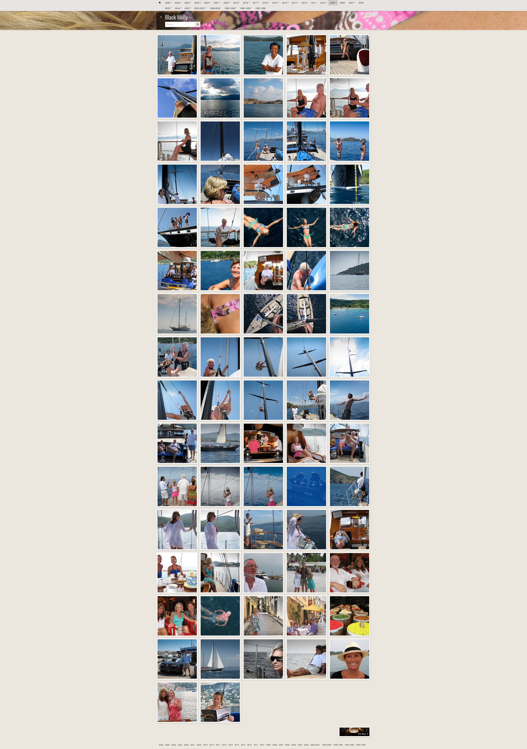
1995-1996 (260, 8)
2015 (274, 2)
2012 (304, 2)
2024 (187, 2)
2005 (167, 8)
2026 (167, 2)
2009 (332, 2)
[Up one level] (161, 17)
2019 (235, 2)
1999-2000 (215, 8)
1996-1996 (245, 8)
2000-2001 (199, 8)
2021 (216, 2)
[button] (5, 743)
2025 (177, 2)
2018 (245, 2)
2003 (187, 8)
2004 (177, 8)
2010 (322, 2)
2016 (265, 2)
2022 (206, 2)
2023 (196, 2)
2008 (342, 2)
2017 (255, 2)
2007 (351, 2)
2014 (284, 2)
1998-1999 (229, 8)
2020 (226, 2)
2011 (313, 2)
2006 (361, 2)
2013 (294, 2)
